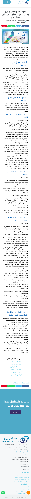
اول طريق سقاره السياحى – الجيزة (21, 458)
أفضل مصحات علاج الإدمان (23, 475)
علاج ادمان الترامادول (15, 364)
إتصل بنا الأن (15, 412)
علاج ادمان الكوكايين (15, 367)
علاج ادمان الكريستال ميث (15, 375)
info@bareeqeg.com (24, 464)
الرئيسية (27, 20)
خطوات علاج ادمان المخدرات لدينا (21, 482)
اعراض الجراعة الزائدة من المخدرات (21, 479)
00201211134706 (25, 467)
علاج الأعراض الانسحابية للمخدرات (22, 477)
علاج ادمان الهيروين (15, 369)
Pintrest (4, 26)
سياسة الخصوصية (25, 489)
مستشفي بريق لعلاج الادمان (22, 491)
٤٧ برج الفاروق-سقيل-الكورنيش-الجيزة (20, 459)
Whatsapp (11, 26)
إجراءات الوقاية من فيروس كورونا (21, 494)
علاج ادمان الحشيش (15, 361)
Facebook (25, 26)
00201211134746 (25, 469)
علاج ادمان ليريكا (15, 372)
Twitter (19, 26)
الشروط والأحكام (25, 487)
